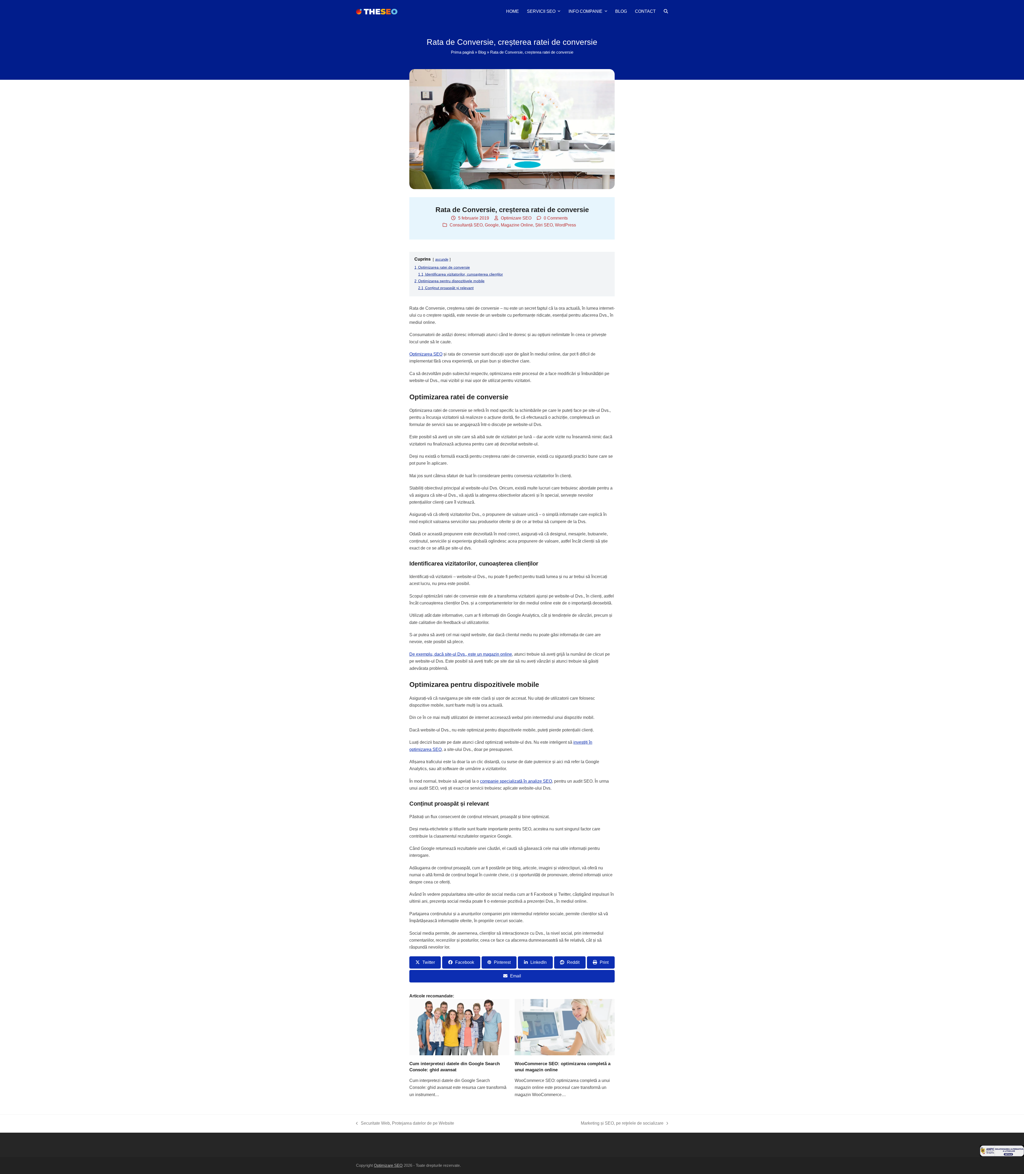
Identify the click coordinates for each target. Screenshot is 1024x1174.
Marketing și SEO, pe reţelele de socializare (622, 1124)
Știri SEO (544, 225)
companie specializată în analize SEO (516, 781)
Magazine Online (517, 225)
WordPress (565, 225)
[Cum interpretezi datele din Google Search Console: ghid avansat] (459, 1026)
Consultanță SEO (466, 225)
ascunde (441, 259)
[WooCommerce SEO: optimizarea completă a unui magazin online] (565, 1026)
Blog (482, 52)
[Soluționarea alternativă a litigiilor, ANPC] (1002, 1155)
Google (492, 225)
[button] (666, 11)
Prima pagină (462, 52)
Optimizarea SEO (425, 354)
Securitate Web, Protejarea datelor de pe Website (405, 1124)
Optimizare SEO (516, 218)
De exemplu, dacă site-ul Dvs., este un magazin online (460, 654)
